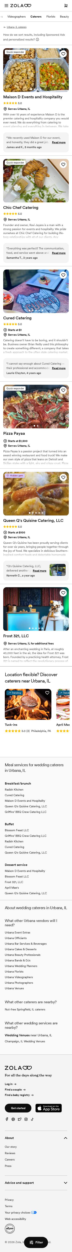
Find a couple (13, 1089)
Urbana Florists (14, 971)
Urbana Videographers (19, 977)
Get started (18, 1108)
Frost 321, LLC (14, 882)
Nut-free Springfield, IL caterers (25, 1009)
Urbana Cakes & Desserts (20, 949)
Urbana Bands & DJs (17, 960)
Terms (8, 1206)
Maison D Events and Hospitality (25, 800)
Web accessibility (15, 1219)
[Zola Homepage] (20, 5)
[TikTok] (32, 1120)
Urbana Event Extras (17, 932)
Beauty (64, 16)
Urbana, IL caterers (16, 27)
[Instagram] (26, 1120)
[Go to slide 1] (31, 89)
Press (8, 1165)
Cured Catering (14, 795)
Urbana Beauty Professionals (22, 954)
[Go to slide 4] (40, 89)
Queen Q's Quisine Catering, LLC (26, 806)
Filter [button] (39, 1242)
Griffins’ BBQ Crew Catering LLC (25, 811)
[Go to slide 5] (42, 200)
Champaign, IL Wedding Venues (25, 1041)
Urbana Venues (14, 988)
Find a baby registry (17, 1095)
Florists (50, 16)
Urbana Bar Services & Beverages (26, 943)
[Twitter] (20, 1120)
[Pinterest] (13, 1120)
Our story (11, 1146)
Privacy (9, 1199)
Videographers (16, 16)
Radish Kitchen (14, 789)
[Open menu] (6, 5)
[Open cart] (66, 5)
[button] (63, 53)
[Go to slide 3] (37, 89)
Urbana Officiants (16, 938)
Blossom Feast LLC (17, 830)
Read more (59, 142)
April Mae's (12, 887)
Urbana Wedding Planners (21, 966)
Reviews (10, 1153)
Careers (10, 1159)
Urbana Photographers (19, 982)
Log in (9, 1084)
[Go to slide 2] (34, 89)
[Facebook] (7, 1120)
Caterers (36, 16)
